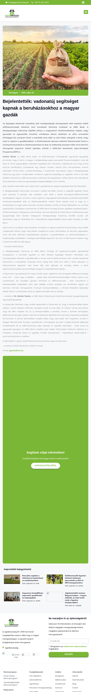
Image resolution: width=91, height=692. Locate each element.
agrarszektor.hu (16, 350)
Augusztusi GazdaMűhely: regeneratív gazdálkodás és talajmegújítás (32, 595)
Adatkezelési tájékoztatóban (75, 646)
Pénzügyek (13, 93)
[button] (86, 12)
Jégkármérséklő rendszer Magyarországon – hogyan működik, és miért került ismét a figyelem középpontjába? (75, 597)
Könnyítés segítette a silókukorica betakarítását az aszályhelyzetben (32, 578)
